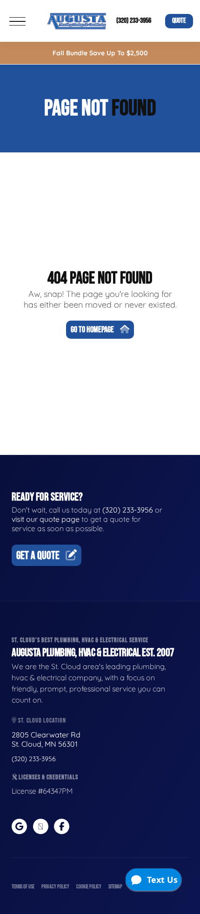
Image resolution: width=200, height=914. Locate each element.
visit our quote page (46, 519)
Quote (179, 20)
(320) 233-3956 (133, 20)
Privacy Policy (55, 886)
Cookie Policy (88, 886)
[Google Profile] (19, 826)
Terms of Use (23, 886)
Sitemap (115, 886)
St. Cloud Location (41, 720)
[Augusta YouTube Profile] (40, 826)
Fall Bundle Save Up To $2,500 (100, 53)
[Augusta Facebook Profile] (61, 826)
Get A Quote (38, 555)
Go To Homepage (92, 330)
